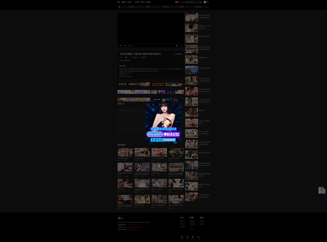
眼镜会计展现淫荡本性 (205, 152)
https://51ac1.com (133, 224)
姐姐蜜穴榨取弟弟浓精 (174, 158)
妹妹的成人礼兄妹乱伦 (157, 189)
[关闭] (324, 187)
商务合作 (182, 221)
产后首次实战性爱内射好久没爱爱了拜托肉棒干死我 (205, 91)
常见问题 (202, 221)
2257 (191, 226)
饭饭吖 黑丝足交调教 (204, 68)
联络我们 (202, 224)
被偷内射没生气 (121, 189)
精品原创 (124, 2)
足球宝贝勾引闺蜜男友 (123, 158)
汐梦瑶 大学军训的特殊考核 (158, 158)
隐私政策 (192, 224)
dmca (191, 229)
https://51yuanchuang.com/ (135, 227)
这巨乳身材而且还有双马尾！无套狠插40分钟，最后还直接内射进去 (142, 174)
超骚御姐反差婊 (203, 57)
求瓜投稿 (182, 226)
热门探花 (143, 2)
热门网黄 (137, 2)
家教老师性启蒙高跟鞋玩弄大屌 (159, 205)
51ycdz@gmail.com (132, 229)
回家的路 (182, 224)
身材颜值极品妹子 (139, 158)
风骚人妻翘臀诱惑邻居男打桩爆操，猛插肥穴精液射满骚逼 (205, 165)
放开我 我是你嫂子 (156, 173)
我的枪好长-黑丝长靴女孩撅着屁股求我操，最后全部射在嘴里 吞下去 (176, 174)
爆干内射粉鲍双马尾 (139, 205)
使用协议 (192, 221)
